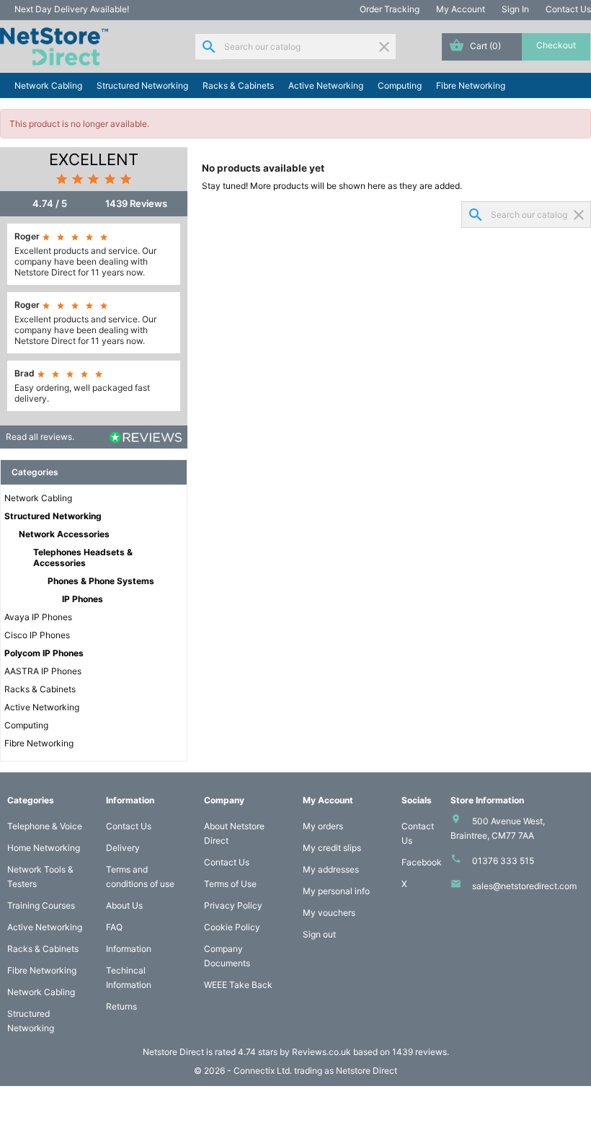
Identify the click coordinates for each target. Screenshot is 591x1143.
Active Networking (325, 85)
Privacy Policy (233, 905)
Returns (121, 1006)
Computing (400, 85)
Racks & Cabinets (238, 85)
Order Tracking (389, 9)
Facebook (421, 862)
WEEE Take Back (238, 984)
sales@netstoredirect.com (524, 886)
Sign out (319, 934)
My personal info (336, 891)
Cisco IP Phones (37, 635)
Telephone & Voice (44, 826)
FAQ (114, 927)
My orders (323, 826)
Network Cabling (48, 85)
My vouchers (329, 912)
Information (128, 948)
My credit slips (332, 847)
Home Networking (43, 847)
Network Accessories (64, 534)
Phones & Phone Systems (101, 580)
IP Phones (82, 598)
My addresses (331, 869)
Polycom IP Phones (44, 653)
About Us (124, 905)
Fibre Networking (470, 85)
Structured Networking (142, 85)
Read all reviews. (40, 436)
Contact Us (568, 9)
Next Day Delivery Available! (71, 9)
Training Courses (41, 905)
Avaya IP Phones (38, 617)
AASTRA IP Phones (42, 671)
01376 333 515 (503, 860)
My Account (460, 9)
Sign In (515, 9)
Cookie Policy (232, 927)
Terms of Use (230, 883)
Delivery (123, 847)
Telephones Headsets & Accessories (83, 557)
